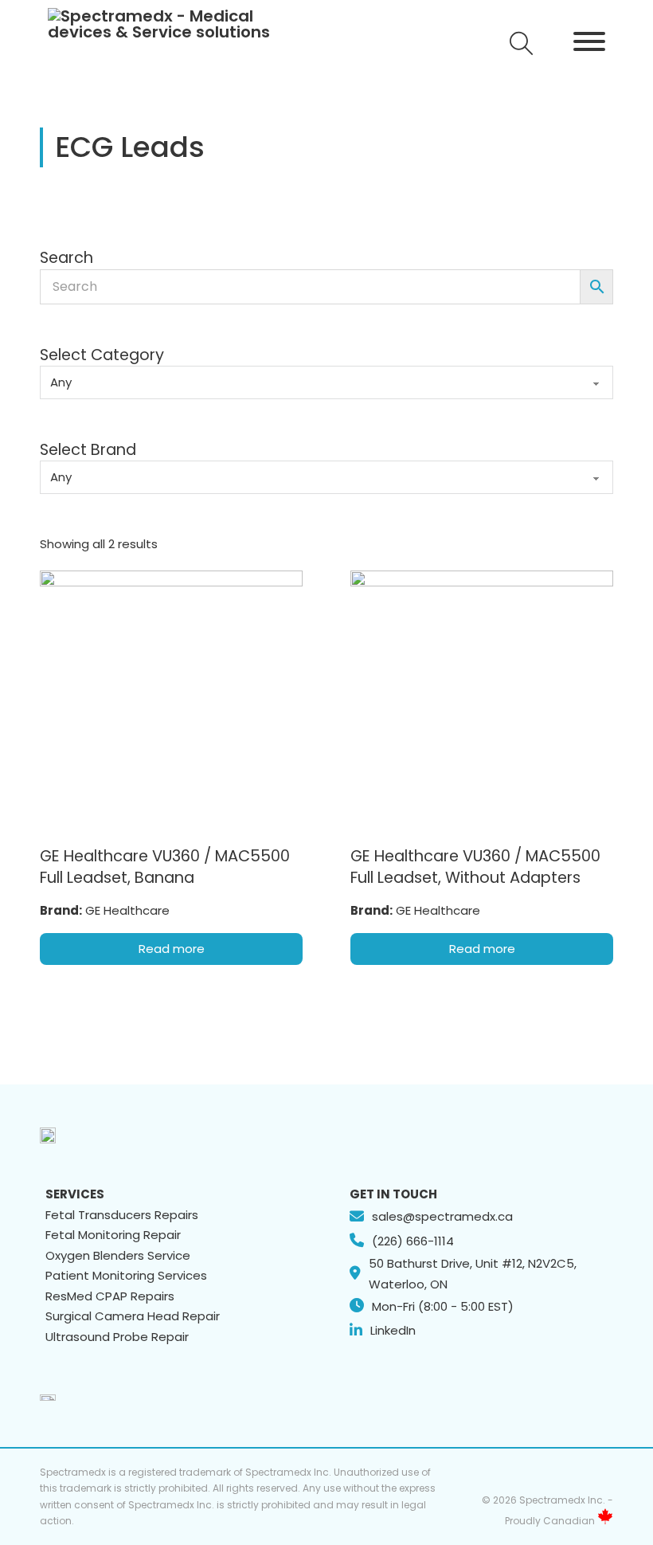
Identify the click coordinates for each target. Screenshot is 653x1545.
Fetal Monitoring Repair (113, 1234)
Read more (172, 948)
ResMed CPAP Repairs (109, 1296)
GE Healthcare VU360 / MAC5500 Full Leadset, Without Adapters (475, 866)
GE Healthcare (127, 910)
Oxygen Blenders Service (117, 1255)
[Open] (522, 44)
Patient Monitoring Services (126, 1275)
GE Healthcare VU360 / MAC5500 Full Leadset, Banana (165, 866)
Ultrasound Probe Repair (117, 1336)
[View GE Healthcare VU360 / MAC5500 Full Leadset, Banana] (171, 700)
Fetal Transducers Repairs (121, 1214)
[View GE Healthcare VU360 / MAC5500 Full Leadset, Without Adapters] (481, 700)
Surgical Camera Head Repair (132, 1316)
